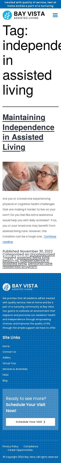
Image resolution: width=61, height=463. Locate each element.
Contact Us (9, 352)
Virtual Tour (9, 363)
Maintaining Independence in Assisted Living (28, 131)
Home (6, 346)
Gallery (7, 357)
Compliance (31, 446)
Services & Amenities (15, 369)
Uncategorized (42, 254)
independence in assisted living (26, 262)
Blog (5, 380)
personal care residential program (27, 265)
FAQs (5, 374)
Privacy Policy (10, 446)
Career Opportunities (20, 450)
